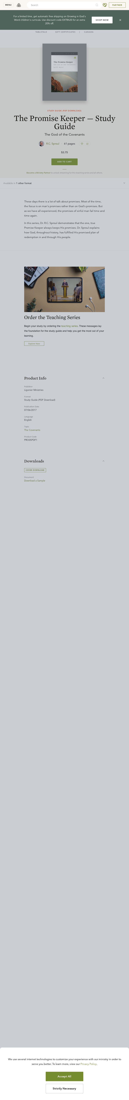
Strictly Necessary (64, 1088)
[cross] (120, 20)
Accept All (64, 1076)
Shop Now (102, 20)
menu (8, 5)
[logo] (18, 5)
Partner (117, 5)
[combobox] (60, 5)
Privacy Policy (88, 1064)
